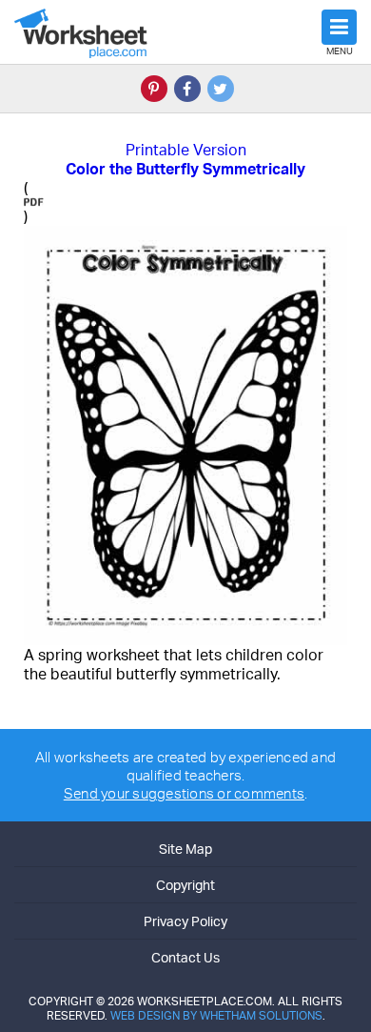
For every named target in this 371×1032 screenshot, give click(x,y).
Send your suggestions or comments (184, 793)
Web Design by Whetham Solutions (216, 1015)
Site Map (185, 848)
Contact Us (185, 957)
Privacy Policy (185, 921)
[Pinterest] (154, 88)
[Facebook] (187, 88)
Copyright (185, 885)
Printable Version (186, 149)
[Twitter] (220, 88)
